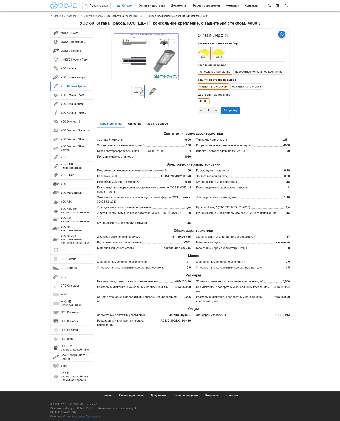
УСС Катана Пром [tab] (72, 95)
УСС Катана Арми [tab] (72, 104)
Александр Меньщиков (86, 416)
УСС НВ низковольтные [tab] (71, 228)
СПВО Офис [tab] (68, 259)
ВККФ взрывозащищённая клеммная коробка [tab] (74, 376)
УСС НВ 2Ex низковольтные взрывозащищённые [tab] (75, 239)
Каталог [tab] (127, 5)
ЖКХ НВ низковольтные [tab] (71, 303)
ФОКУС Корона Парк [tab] (74, 59)
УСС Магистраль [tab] (71, 192)
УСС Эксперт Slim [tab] (72, 139)
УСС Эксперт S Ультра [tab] (75, 130)
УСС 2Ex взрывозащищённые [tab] (75, 219)
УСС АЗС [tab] (66, 201)
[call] (269, 5)
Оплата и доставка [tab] (152, 5)
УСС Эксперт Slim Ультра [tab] (72, 148)
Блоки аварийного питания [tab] (73, 356)
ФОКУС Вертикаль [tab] (73, 42)
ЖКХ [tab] (64, 294)
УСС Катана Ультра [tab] (73, 77)
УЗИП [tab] (64, 366)
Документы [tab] (179, 5)
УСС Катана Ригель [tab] (73, 112)
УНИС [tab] (64, 157)
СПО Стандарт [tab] (70, 285)
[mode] (286, 5)
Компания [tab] (232, 5)
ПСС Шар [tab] (67, 339)
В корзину (230, 110)
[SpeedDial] (281, 34)
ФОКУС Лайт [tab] (69, 33)
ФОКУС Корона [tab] (71, 50)
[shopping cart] (277, 5)
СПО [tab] (64, 276)
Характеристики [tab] (111, 123)
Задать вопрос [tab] (157, 123)
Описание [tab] (134, 123)
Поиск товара (99, 5)
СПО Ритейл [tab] (69, 268)
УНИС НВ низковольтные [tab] (71, 166)
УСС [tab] (63, 184)
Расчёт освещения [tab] (206, 5)
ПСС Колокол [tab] (70, 312)
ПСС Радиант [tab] (69, 330)
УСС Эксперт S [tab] (70, 121)
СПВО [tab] (64, 250)
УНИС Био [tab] (67, 175)
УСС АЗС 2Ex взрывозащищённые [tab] (75, 210)
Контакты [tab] (252, 5)
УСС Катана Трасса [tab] (74, 86)
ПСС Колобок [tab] (70, 321)
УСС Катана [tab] (68, 68)
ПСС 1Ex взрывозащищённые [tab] (75, 347)
